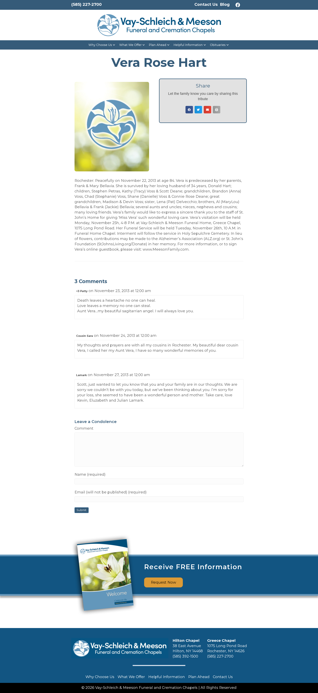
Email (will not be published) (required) (111, 492)
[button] (238, 5)
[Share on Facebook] (189, 109)
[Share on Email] (207, 109)
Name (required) (90, 474)
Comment (84, 428)
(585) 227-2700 (220, 656)
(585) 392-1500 (185, 656)
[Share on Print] (216, 109)
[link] (102, 45)
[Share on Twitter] (198, 109)
